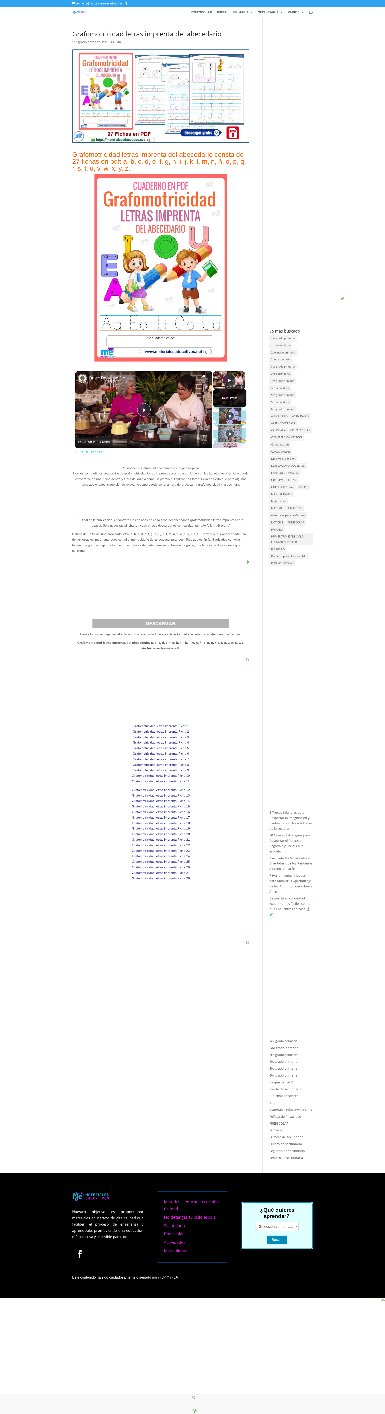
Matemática (278, 501)
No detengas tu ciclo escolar (190, 1217)
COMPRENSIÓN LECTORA (287, 437)
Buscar (277, 1240)
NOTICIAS (277, 522)
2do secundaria (280, 359)
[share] (203, 376)
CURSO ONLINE (280, 452)
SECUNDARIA (268, 12)
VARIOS (293, 12)
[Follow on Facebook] (79, 1253)
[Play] (229, 415)
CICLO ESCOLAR (300, 430)
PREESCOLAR (201, 12)
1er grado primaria (86, 42)
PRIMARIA (241, 12)
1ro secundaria (280, 345)
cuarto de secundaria (285, 1089)
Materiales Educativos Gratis (290, 1109)
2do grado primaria (283, 352)
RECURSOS (278, 549)
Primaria (275, 1130)
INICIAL (222, 12)
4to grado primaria (283, 381)
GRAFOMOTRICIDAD (283, 480)
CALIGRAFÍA (278, 430)
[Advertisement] (160, 912)
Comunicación (280, 444)
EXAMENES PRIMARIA (284, 473)
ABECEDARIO (279, 416)
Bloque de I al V (281, 1082)
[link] (82, 378)
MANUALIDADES (281, 494)
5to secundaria (280, 402)
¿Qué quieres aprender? (277, 1213)
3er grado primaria (283, 366)
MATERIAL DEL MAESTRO (287, 508)
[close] (194, 1397)
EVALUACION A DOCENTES (288, 466)
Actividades (174, 1242)
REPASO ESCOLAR (282, 563)
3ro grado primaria (283, 1055)
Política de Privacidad (285, 1116)
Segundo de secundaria (287, 1151)
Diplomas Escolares (283, 459)
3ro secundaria (280, 374)
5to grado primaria (283, 395)
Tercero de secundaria (286, 1158)
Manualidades (177, 1250)
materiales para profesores (288, 515)
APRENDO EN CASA (283, 423)
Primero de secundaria (286, 1137)
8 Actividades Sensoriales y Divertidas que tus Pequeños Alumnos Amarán (290, 863)
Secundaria (174, 1225)
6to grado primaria (283, 409)
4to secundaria (280, 388)
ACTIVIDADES (300, 416)
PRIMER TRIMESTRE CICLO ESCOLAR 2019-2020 (287, 539)
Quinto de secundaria (285, 1144)
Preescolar (174, 1233)
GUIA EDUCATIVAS (283, 487)
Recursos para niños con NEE (289, 556)
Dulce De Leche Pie (107, 377)
